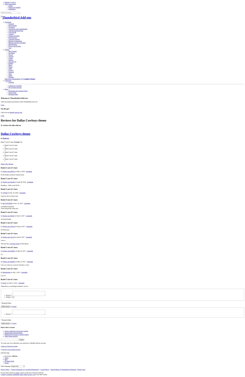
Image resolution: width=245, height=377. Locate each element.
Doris (4, 283)
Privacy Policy (5, 369)
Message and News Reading (17, 43)
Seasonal (11, 72)
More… (7, 89)
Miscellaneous (12, 44)
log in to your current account (11, 349)
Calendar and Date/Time (15, 31)
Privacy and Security (14, 46)
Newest (10, 55)
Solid (10, 74)
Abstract (10, 56)
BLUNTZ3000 (7, 203)
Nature (10, 67)
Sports (10, 75)
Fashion (10, 60)
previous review (15, 244)
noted (17, 373)
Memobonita (6, 272)
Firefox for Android (14, 7)
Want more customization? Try (20, 79)
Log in (14, 2)
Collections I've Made (15, 86)
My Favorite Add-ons (14, 87)
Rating (8, 297)
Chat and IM (12, 32)
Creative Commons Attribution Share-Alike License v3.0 (18, 374)
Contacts (11, 34)
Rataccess (6, 138)
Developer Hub (13, 94)
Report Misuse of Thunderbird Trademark (63, 369)
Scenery (10, 70)
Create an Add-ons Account (9, 346)
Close (2, 105)
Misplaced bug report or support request (17, 334)
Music (10, 65)
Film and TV (12, 62)
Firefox (10, 6)
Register (7, 2)
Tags (9, 48)
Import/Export (12, 37)
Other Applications (10, 4)
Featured (11, 24)
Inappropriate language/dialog (14, 333)
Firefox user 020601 (9, 251)
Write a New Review (7, 164)
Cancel (14, 306)
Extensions (8, 22)
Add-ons (25, 17)
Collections (8, 80)
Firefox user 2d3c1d (9, 226)
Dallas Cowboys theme (15, 133)
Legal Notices (44, 369)
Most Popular (12, 25)
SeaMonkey (12, 9)
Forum (7, 363)
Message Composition (15, 41)
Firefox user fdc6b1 (9, 216)
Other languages (6, 366)
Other (10, 68)
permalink (29, 171)
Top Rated (11, 27)
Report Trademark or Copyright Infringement (25, 369)
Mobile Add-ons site (16, 112)
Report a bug (81, 369)
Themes (7, 49)
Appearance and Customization (17, 29)
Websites (11, 77)
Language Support (14, 39)
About (6, 358)
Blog (6, 359)
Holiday (10, 63)
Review (9, 295)
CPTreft (5, 193)
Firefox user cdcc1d (9, 237)
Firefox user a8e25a (9, 171)
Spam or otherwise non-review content (16, 331)
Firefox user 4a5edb (9, 182)
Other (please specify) (11, 336)
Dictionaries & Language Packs (18, 91)
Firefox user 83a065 (9, 262)
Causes (10, 58)
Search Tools (12, 93)
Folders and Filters (14, 36)
